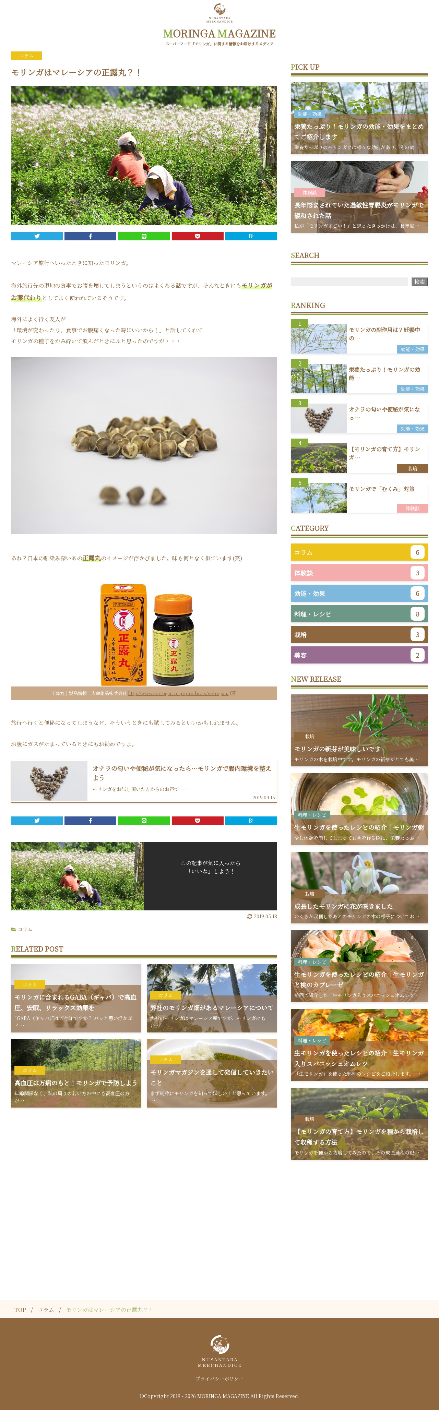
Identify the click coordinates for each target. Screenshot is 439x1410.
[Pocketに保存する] (198, 236)
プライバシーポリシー (219, 1378)
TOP (20, 1310)
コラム (25, 929)
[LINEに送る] (144, 236)
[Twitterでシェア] (37, 236)
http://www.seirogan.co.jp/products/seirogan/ (178, 693)
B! (251, 236)
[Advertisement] (219, 1218)
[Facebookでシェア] (90, 236)
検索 (419, 282)
